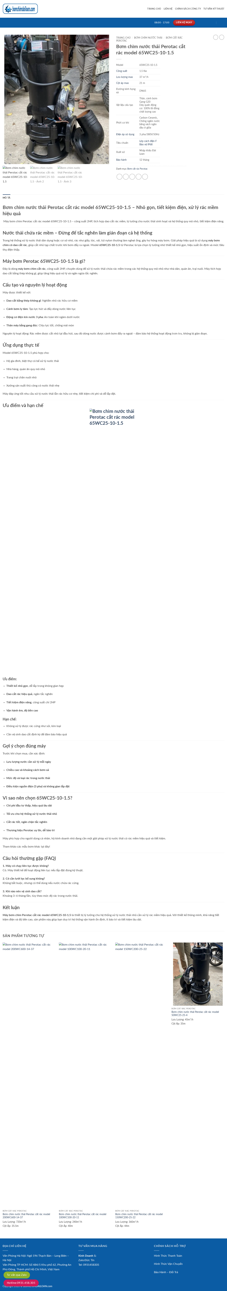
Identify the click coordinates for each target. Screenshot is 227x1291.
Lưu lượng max (124, 77)
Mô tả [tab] (6, 198)
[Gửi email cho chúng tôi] (213, 22)
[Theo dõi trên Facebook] (199, 22)
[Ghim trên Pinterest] (139, 177)
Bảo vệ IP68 (146, 144)
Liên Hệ (168, 9)
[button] (221, 23)
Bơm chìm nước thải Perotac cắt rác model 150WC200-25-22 (139, 1216)
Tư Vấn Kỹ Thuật (213, 9)
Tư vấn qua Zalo (17, 1275)
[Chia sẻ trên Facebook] (119, 177)
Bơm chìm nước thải (148, 38)
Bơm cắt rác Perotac (137, 169)
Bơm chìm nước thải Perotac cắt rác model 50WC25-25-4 (195, 1014)
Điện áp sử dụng (125, 134)
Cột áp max (122, 83)
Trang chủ (154, 9)
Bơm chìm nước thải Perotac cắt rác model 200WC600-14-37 (26, 1216)
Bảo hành (121, 160)
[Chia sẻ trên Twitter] (126, 177)
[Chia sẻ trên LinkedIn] (145, 177)
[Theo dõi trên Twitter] (208, 22)
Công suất (121, 71)
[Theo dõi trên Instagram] (203, 22)
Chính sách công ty (188, 9)
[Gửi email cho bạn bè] (132, 177)
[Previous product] (221, 37)
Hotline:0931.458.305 (21, 1283)
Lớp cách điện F (148, 141)
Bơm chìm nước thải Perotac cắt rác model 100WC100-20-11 (82, 1216)
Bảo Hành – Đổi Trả (166, 1272)
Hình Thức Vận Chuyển (168, 1264)
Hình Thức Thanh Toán (168, 1255)
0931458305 (91, 1264)
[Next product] (215, 37)
